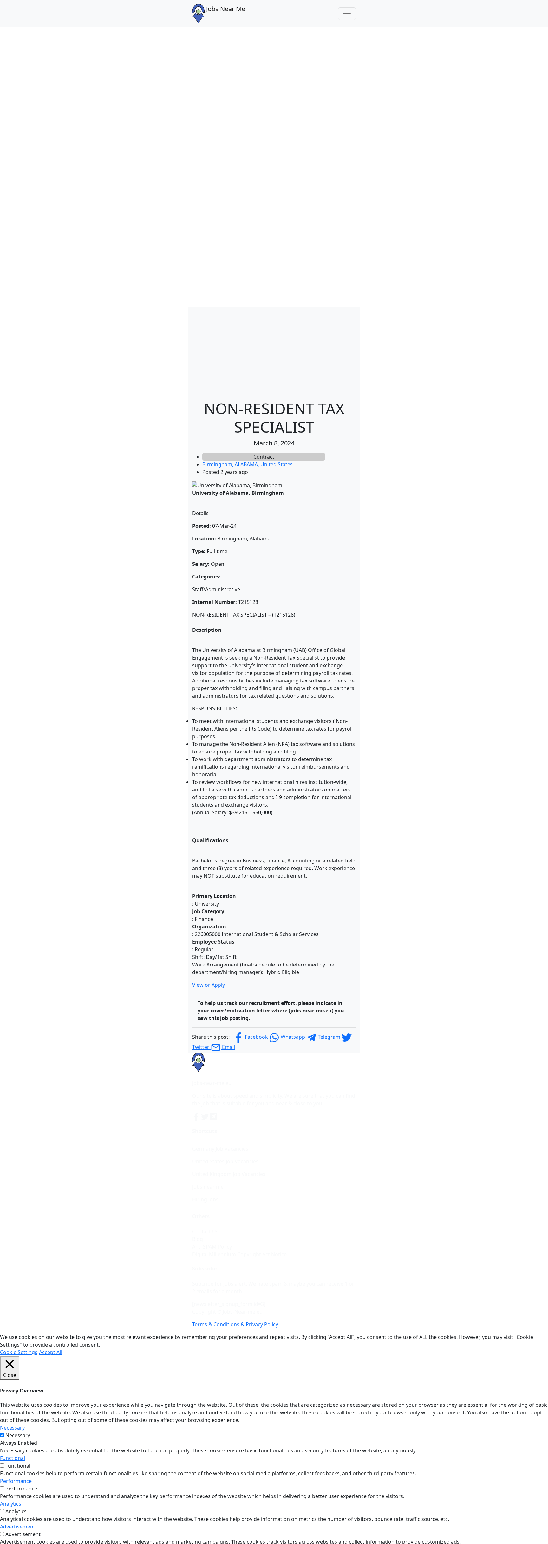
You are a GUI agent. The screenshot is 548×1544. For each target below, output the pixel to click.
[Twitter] (205, 1116)
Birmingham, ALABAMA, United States (247, 464)
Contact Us (205, 1231)
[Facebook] (196, 1116)
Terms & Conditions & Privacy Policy (235, 1324)
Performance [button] (16, 1480)
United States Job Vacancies (225, 1161)
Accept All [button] (50, 1352)
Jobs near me (208, 1186)
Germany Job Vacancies (220, 1148)
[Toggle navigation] (347, 13)
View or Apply (208, 984)
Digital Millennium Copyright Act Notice (239, 1254)
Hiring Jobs (205, 1199)
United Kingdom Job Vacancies (228, 1174)
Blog (197, 1239)
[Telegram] (214, 1116)
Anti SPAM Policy (212, 1246)
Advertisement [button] (17, 1526)
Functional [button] (12, 1458)
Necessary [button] (12, 1427)
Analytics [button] (10, 1503)
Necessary (17, 1435)
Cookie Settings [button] (18, 1352)
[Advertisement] (274, 351)
